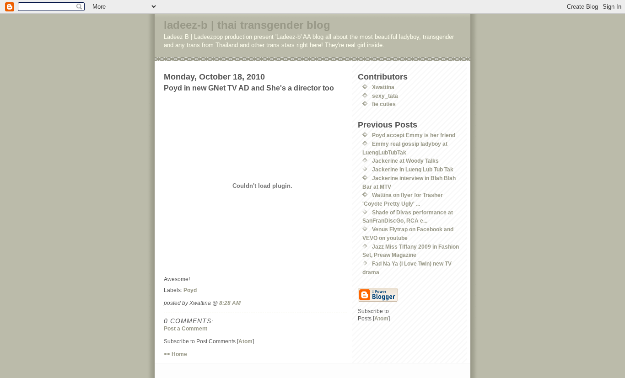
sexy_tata (385, 96)
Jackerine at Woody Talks (405, 161)
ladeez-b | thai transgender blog (247, 25)
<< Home (175, 354)
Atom (245, 341)
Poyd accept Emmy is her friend (413, 135)
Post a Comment (185, 328)
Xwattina (383, 87)
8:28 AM (230, 303)
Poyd (190, 290)
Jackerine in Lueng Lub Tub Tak (412, 169)
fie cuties (384, 104)
